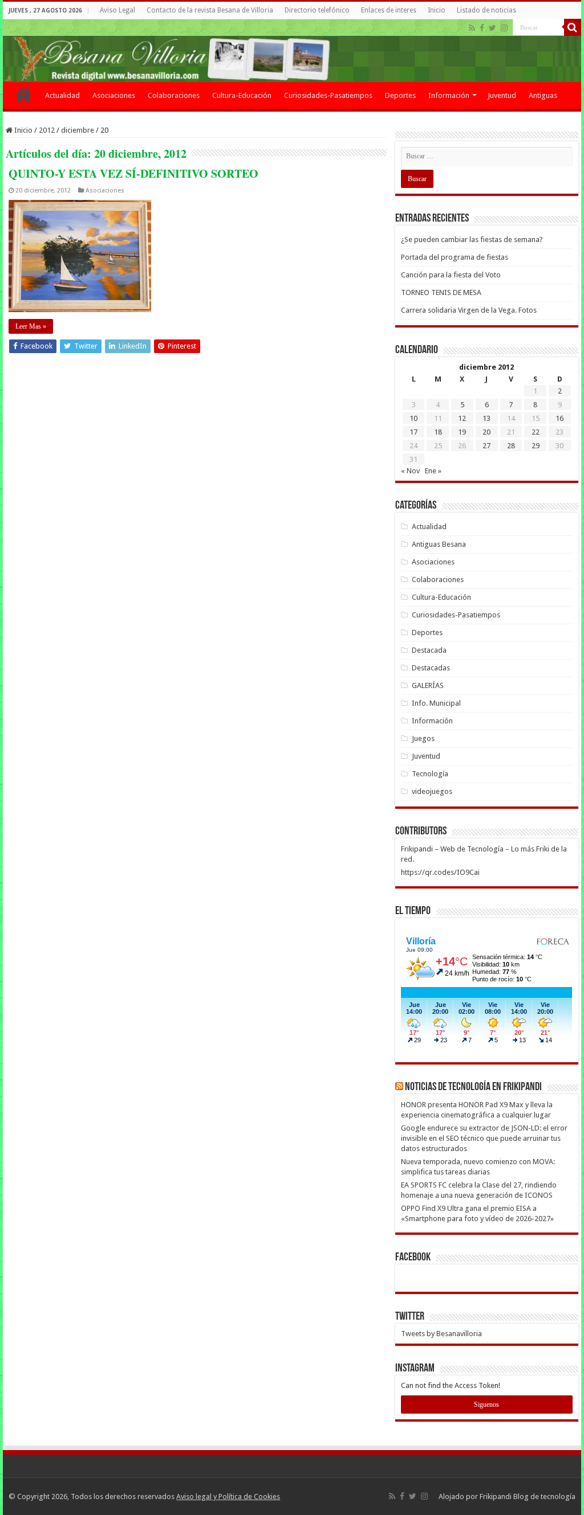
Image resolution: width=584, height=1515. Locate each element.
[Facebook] (481, 28)
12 (462, 418)
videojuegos (432, 791)
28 (511, 445)
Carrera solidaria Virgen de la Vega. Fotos (469, 310)
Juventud (502, 95)
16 (559, 418)
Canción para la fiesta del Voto (451, 275)
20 (486, 432)
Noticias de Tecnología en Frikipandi (473, 1087)
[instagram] (504, 28)
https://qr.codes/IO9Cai (440, 872)
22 (536, 432)
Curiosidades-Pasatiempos (328, 95)
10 (413, 418)
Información (448, 95)
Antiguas (543, 95)
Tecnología (430, 773)
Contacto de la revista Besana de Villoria (210, 10)
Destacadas (431, 668)
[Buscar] (572, 27)
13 (486, 418)
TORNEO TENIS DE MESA (441, 292)
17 (413, 432)
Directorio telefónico (317, 10)
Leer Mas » (30, 326)
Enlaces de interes (388, 10)
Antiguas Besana (439, 544)
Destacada (429, 650)
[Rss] (472, 28)
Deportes (400, 95)
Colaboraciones (174, 95)
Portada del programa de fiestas (454, 257)
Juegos (423, 738)
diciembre (77, 130)
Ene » (433, 470)
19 (462, 432)
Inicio (436, 10)
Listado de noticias (486, 10)
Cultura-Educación (241, 95)
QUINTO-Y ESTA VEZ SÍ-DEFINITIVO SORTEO (133, 173)
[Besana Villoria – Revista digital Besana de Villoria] (292, 50)
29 (536, 445)
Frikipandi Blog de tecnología (527, 1496)
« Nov (410, 470)
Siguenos (486, 1404)
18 (438, 432)
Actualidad (62, 95)
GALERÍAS (428, 685)
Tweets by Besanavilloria (441, 1333)
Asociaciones (113, 95)
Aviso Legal (117, 10)
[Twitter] (492, 28)
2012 (47, 130)
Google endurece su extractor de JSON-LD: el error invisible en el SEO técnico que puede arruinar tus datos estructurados (484, 1138)
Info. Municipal (436, 703)
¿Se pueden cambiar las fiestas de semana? (472, 239)
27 (486, 445)
